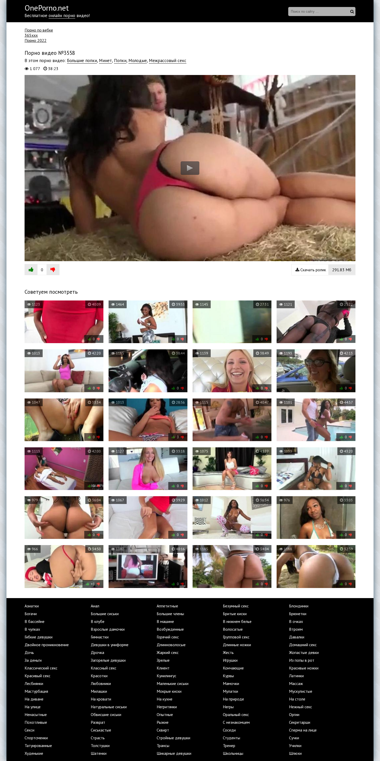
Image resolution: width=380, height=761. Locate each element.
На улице (33, 706)
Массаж (296, 683)
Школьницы (233, 753)
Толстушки (100, 745)
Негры (228, 706)
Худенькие (34, 753)
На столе (297, 699)
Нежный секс (300, 706)
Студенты (231, 737)
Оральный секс (236, 714)
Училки (295, 745)
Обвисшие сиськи (106, 714)
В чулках (32, 629)
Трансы (163, 745)
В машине (165, 621)
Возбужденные (170, 629)
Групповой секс (236, 636)
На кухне (164, 699)
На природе (233, 699)
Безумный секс (236, 605)
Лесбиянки (34, 683)
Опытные (165, 714)
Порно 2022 (36, 40)
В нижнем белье (237, 621)
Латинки (296, 675)
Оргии (294, 714)
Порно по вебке (39, 30)
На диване (34, 699)
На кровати (101, 699)
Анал (95, 605)
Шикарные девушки (174, 753)
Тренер (229, 745)
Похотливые (36, 722)
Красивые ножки (303, 667)
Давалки (296, 636)
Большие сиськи (105, 613)
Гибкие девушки (38, 636)
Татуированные (38, 745)
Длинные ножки (237, 644)
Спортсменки (36, 737)
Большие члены (170, 613)
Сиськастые (101, 730)
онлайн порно (62, 15)
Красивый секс (37, 675)
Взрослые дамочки (108, 629)
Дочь (29, 652)
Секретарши (299, 722)
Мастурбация (36, 691)
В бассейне (34, 621)
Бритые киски (235, 613)
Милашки (99, 691)
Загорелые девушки (108, 660)
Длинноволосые (171, 644)
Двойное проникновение (47, 644)
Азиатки (32, 605)
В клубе (97, 621)
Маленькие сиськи (172, 683)
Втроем (296, 629)
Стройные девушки (173, 737)
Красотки (99, 675)
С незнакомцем (236, 722)
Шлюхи (295, 753)
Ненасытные (36, 714)
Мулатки (230, 691)
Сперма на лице (303, 730)
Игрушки (230, 660)
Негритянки (167, 706)
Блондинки (298, 605)
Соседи (229, 730)
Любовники (101, 683)
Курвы (228, 675)
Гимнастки (100, 636)
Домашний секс (303, 644)
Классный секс (103, 667)
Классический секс (41, 667)
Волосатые (233, 629)
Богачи (31, 613)
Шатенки (99, 753)
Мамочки (231, 683)
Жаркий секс (168, 652)
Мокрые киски (169, 691)
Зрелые (163, 660)
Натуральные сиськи (109, 706)
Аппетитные (167, 605)
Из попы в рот (301, 660)
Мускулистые (300, 691)
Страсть (98, 737)
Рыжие (163, 722)
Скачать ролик (325, 269)
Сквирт (163, 730)
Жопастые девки (304, 652)
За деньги (33, 660)
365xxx (31, 35)
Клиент (163, 667)
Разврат (98, 722)
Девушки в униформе (109, 644)
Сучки (294, 737)
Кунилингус (166, 675)
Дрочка (97, 652)
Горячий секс (168, 636)
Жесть (228, 652)
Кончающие (233, 667)
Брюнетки (297, 613)
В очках (296, 621)
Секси (29, 730)
